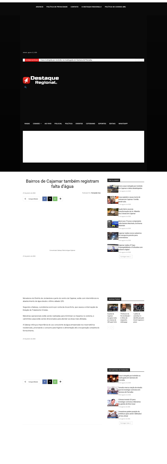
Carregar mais (125, 256)
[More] (60, 199)
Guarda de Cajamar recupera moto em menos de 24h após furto (112, 318)
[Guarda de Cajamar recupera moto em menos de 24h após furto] (112, 307)
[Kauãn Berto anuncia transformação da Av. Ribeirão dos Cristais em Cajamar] (112, 212)
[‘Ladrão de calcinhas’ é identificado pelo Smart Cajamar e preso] (138, 307)
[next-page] (112, 327)
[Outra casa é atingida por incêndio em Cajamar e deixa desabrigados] (112, 189)
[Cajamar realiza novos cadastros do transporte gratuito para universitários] (112, 236)
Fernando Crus (95, 193)
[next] (140, 60)
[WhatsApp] (55, 199)
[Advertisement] (83, 147)
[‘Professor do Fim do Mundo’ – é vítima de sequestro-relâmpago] (125, 307)
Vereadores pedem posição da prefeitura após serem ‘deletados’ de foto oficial (130, 414)
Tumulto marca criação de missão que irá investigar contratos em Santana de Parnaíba (130, 390)
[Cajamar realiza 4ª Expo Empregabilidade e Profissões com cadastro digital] (112, 248)
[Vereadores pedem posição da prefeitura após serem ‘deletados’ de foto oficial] (112, 414)
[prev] (137, 60)
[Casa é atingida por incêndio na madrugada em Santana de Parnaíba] (112, 378)
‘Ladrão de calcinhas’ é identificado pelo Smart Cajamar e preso (138, 318)
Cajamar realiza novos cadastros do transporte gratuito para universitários (130, 235)
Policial (110, 310)
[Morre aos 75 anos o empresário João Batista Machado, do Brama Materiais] (112, 224)
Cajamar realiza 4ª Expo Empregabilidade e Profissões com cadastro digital (130, 247)
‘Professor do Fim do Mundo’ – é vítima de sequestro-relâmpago (125, 318)
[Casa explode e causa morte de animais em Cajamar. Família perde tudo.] (112, 200)
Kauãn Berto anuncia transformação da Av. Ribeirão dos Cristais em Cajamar (129, 211)
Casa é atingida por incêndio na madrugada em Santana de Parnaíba (66, 60)
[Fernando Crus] (80, 193)
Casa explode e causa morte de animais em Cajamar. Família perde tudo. (129, 199)
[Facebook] (44, 199)
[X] (50, 199)
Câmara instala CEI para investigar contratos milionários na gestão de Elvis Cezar (129, 402)
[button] (25, 87)
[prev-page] (108, 327)
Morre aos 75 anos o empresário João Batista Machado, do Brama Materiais (130, 223)
